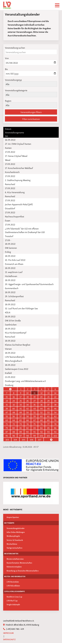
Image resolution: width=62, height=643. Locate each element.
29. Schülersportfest (14, 296)
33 (21, 404)
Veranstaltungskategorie (16, 90)
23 (7, 400)
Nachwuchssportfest (14, 216)
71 (7, 424)
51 (35, 412)
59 (34, 416)
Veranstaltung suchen (15, 47)
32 (14, 404)
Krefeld (8, 373)
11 (34, 393)
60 (41, 416)
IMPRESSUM (8, 632)
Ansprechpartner (13, 517)
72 (14, 424)
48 (13, 412)
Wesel (7, 160)
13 (48, 393)
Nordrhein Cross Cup (14, 596)
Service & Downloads (15, 540)
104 (15, 439)
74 (27, 424)
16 (14, 396)
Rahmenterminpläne (14, 566)
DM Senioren (11, 247)
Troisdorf (9, 236)
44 (41, 408)
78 (55, 424)
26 (27, 400)
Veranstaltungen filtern (31, 112)
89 (20, 431)
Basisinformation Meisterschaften (19, 562)
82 (27, 428)
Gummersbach (11, 288)
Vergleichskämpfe (13, 604)
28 (41, 400)
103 (7, 439)
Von (7, 58)
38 (55, 404)
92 (41, 431)
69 (48, 420)
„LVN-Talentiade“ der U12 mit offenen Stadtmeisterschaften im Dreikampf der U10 (25, 230)
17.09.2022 (10, 152)
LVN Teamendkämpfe (15, 356)
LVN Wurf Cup (12, 600)
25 (21, 400)
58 (27, 416)
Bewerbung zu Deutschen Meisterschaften (23, 570)
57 (21, 416)
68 (41, 420)
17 (21, 396)
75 (34, 424)
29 (48, 400)
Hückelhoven (11, 276)
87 (7, 431)
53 (48, 412)
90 (27, 431)
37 (48, 404)
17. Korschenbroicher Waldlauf (19, 168)
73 (21, 424)
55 (7, 416)
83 (34, 428)
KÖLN (7, 312)
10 (27, 393)
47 (7, 412)
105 (23, 439)
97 (20, 435)
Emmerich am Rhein (14, 264)
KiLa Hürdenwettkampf (15, 332)
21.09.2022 (10, 377)
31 (7, 404)
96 (13, 435)
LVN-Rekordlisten (13, 585)
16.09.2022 (10, 139)
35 (34, 404)
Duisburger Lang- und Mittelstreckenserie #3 (25, 381)
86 (55, 428)
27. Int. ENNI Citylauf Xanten (18, 143)
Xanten (8, 147)
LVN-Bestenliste (13, 581)
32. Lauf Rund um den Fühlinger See (21, 308)
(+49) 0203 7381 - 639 (15, 628)
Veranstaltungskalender (16, 528)
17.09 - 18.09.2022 (10, 241)
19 (34, 396)
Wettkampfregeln (13, 535)
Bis (6, 69)
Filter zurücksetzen (31, 119)
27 (34, 400)
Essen (7, 220)
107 (39, 439)
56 (13, 416)
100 (41, 435)
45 (48, 408)
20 (41, 396)
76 (41, 424)
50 (27, 412)
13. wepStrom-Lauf (13, 272)
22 (55, 396)
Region (8, 100)
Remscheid (10, 184)
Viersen (8, 348)
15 (7, 396)
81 (21, 428)
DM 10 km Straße (13, 320)
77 (48, 424)
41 (21, 408)
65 (20, 420)
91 (34, 431)
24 (13, 400)
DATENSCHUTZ (9, 639)
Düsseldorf (10, 208)
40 (13, 408)
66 (27, 420)
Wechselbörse (12, 543)
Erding (8, 251)
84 (41, 428)
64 (13, 420)
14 (55, 393)
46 (55, 408)
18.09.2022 (10, 256)
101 (48, 435)
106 (31, 439)
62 (55, 416)
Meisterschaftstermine (15, 558)
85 (48, 428)
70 (55, 420)
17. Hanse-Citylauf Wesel (16, 156)
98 (27, 435)
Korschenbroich (12, 172)
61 (48, 416)
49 (20, 412)
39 (7, 408)
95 (7, 435)
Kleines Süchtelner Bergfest (17, 344)
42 (27, 408)
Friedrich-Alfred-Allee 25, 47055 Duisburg (22, 624)
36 (41, 404)
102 (55, 435)
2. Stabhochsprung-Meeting (17, 180)
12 (41, 393)
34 (27, 404)
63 (7, 420)
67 (34, 420)
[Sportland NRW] (31, 493)
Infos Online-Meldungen (16, 532)
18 (27, 396)
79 (7, 428)
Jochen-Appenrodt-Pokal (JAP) (19, 204)
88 (13, 431)
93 (48, 431)
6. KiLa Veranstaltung (15, 192)
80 (13, 428)
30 (55, 400)
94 (55, 431)
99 (34, 435)
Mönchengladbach (13, 360)
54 (55, 412)
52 (41, 412)
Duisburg (9, 385)
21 (48, 396)
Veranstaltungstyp (13, 79)
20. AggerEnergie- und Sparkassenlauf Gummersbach (29, 284)
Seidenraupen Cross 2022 (16, 369)
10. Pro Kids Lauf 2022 (15, 260)
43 (34, 408)
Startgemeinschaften (14, 547)
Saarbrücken (11, 324)
